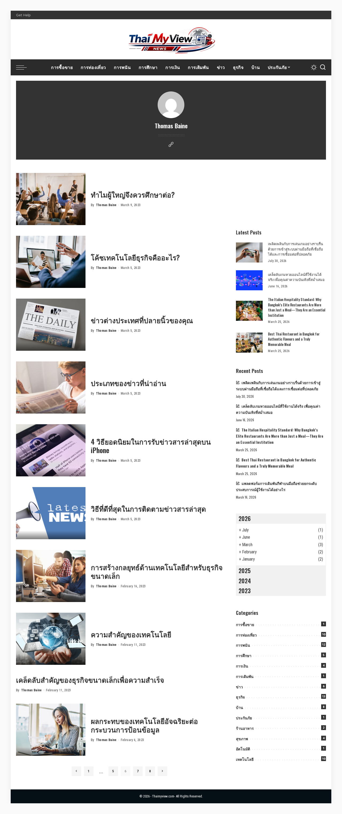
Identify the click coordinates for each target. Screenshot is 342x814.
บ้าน (239, 707)
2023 (245, 590)
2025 (245, 570)
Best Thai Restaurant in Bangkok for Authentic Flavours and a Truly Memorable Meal (294, 339)
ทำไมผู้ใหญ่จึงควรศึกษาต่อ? (133, 194)
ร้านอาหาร (245, 728)
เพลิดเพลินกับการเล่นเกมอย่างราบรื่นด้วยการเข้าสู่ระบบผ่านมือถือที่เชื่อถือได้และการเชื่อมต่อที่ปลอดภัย (295, 249)
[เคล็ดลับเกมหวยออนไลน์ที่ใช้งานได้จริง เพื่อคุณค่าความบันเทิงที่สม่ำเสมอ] (249, 280)
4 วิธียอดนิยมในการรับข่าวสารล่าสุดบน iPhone (151, 446)
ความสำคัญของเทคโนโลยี (131, 634)
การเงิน (242, 666)
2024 (245, 580)
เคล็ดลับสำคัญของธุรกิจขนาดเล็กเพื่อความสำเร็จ (90, 679)
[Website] (171, 145)
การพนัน (243, 645)
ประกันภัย (244, 717)
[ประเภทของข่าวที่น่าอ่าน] (51, 387)
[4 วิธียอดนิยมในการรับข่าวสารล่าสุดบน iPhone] (51, 450)
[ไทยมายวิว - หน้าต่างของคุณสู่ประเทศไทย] (171, 39)
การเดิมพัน (245, 676)
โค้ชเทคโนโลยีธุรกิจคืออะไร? (135, 257)
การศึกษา (243, 655)
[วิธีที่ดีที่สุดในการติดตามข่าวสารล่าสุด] (51, 513)
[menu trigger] (24, 67)
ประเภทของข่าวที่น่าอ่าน (128, 383)
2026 (245, 518)
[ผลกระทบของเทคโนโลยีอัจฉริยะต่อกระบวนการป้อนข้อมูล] (51, 730)
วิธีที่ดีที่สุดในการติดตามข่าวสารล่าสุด (148, 508)
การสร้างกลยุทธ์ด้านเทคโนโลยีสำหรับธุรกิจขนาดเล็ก (157, 571)
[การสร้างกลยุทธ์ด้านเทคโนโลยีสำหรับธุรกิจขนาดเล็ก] (51, 576)
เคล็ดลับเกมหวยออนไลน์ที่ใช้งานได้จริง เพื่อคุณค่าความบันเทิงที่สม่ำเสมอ (296, 277)
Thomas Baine (106, 205)
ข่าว (239, 686)
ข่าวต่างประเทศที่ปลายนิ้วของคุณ (142, 320)
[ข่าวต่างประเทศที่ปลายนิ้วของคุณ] (51, 325)
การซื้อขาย (245, 624)
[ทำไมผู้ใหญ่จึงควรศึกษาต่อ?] (51, 199)
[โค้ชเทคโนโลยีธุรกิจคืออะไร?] (51, 262)
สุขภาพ (242, 738)
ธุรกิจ (240, 697)
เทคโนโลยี (245, 759)
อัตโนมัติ (243, 748)
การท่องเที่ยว (246, 635)
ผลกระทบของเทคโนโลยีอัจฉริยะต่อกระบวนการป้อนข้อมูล (144, 725)
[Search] (323, 67)
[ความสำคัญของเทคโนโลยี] (51, 639)
